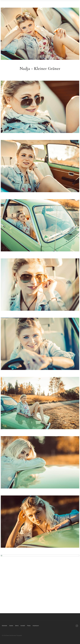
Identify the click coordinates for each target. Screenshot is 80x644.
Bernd (16, 625)
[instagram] (77, 626)
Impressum (36, 625)
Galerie (11, 625)
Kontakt (23, 625)
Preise (28, 625)
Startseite (4, 625)
